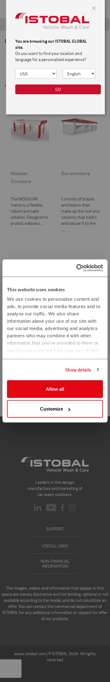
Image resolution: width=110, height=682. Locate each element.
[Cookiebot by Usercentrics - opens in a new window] (77, 268)
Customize (51, 408)
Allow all (55, 388)
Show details (78, 369)
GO (58, 89)
